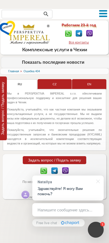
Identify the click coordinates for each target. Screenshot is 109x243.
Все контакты (79, 42)
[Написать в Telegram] (79, 33)
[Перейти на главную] (30, 34)
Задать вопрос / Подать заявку (54, 160)
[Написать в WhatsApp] (68, 33)
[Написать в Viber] (89, 33)
